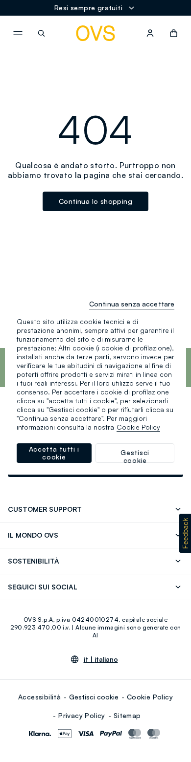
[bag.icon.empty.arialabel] (173, 33)
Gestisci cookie (94, 697)
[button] (185, 533)
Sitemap (127, 715)
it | (101, 659)
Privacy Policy (81, 715)
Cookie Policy (150, 697)
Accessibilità (39, 697)
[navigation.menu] (17, 33)
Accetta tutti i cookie (54, 453)
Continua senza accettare (131, 304)
